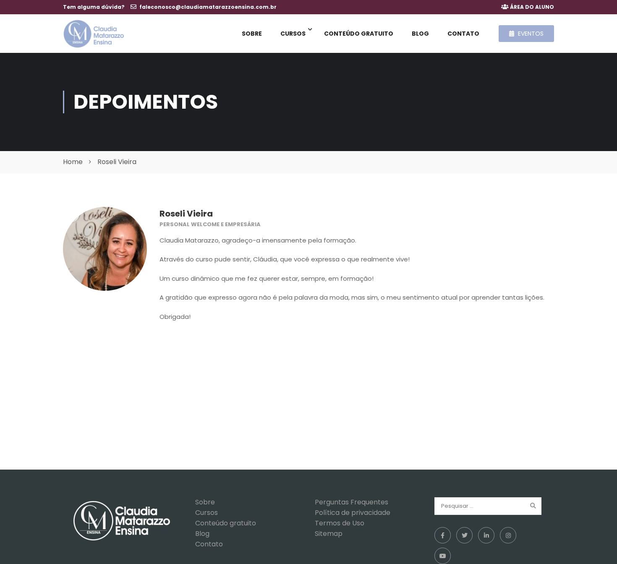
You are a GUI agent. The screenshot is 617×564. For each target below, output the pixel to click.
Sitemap (328, 533)
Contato (463, 33)
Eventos (530, 33)
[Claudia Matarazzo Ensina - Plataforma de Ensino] (93, 33)
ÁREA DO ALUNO (532, 6)
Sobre (252, 33)
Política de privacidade (352, 512)
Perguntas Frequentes (351, 502)
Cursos (293, 33)
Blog (420, 33)
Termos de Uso (339, 523)
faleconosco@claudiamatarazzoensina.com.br (208, 6)
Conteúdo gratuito (358, 33)
